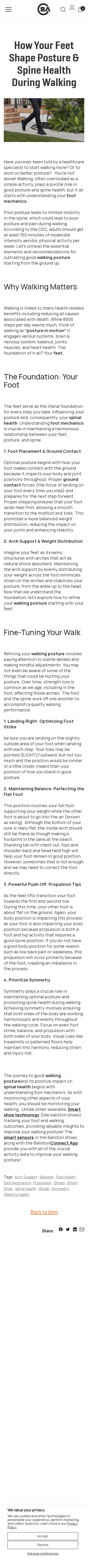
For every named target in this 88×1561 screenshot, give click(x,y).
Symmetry (60, 1188)
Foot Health (66, 1176)
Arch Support (26, 1176)
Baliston (47, 1176)
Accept (42, 1536)
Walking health (16, 1194)
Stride (44, 1188)
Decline (42, 1544)
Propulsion (42, 1182)
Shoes (59, 1182)
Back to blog (44, 1212)
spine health (25, 1188)
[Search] (63, 9)
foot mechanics (17, 1182)
